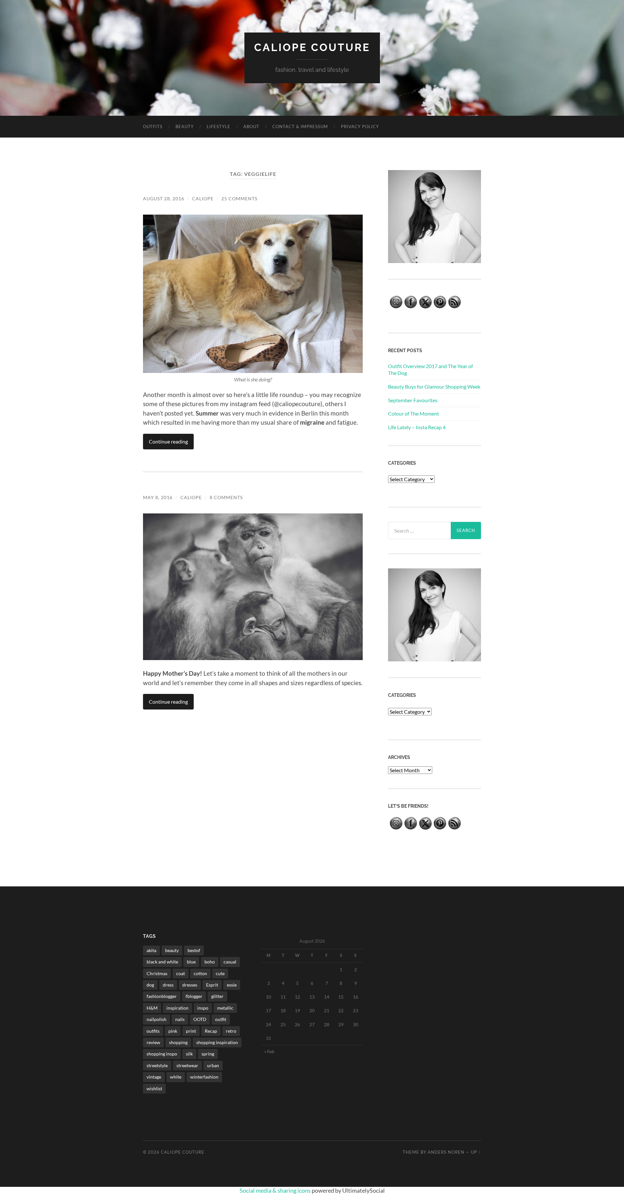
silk (189, 1053)
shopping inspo (162, 1053)
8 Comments (226, 497)
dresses (189, 985)
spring (208, 1053)
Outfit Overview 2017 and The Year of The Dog (430, 369)
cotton (200, 973)
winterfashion (204, 1077)
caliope (203, 198)
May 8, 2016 (158, 497)
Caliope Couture (312, 47)
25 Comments (239, 198)
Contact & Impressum (300, 126)
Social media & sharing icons (276, 1190)
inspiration (177, 1008)
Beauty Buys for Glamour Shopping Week (434, 386)
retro (231, 1031)
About (251, 126)
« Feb (269, 1051)
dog (150, 985)
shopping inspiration (217, 1042)
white (175, 1077)
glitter (217, 996)
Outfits (152, 126)
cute (220, 973)
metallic (225, 1008)
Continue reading (168, 441)
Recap (211, 1031)
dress (168, 985)
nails (180, 1019)
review (153, 1042)
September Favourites (412, 400)
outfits (153, 1031)
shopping (178, 1042)
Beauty (185, 126)
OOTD (199, 1019)
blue (191, 961)
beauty (172, 950)
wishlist (154, 1088)
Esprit (212, 985)
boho (209, 961)
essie (232, 985)
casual (230, 961)
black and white (162, 961)
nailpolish (156, 1019)
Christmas (157, 973)
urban (213, 1065)
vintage (154, 1077)
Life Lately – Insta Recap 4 (417, 427)
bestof (194, 950)
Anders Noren (446, 1152)
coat (180, 973)
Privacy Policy (360, 126)
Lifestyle (218, 126)
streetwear (187, 1065)
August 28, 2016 (163, 198)
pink (172, 1031)
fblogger (194, 996)
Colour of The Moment (413, 413)
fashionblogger (162, 996)
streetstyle (157, 1065)
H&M (152, 1008)
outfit (220, 1019)
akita (151, 950)
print (191, 1031)
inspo (202, 1008)
